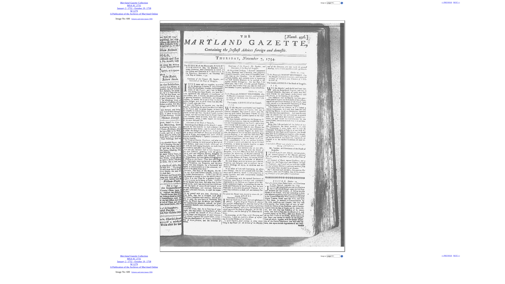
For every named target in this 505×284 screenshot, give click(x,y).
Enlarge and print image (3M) (142, 19)
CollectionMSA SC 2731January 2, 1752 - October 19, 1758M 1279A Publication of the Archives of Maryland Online (134, 8)
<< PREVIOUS (447, 2)
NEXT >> (456, 2)
